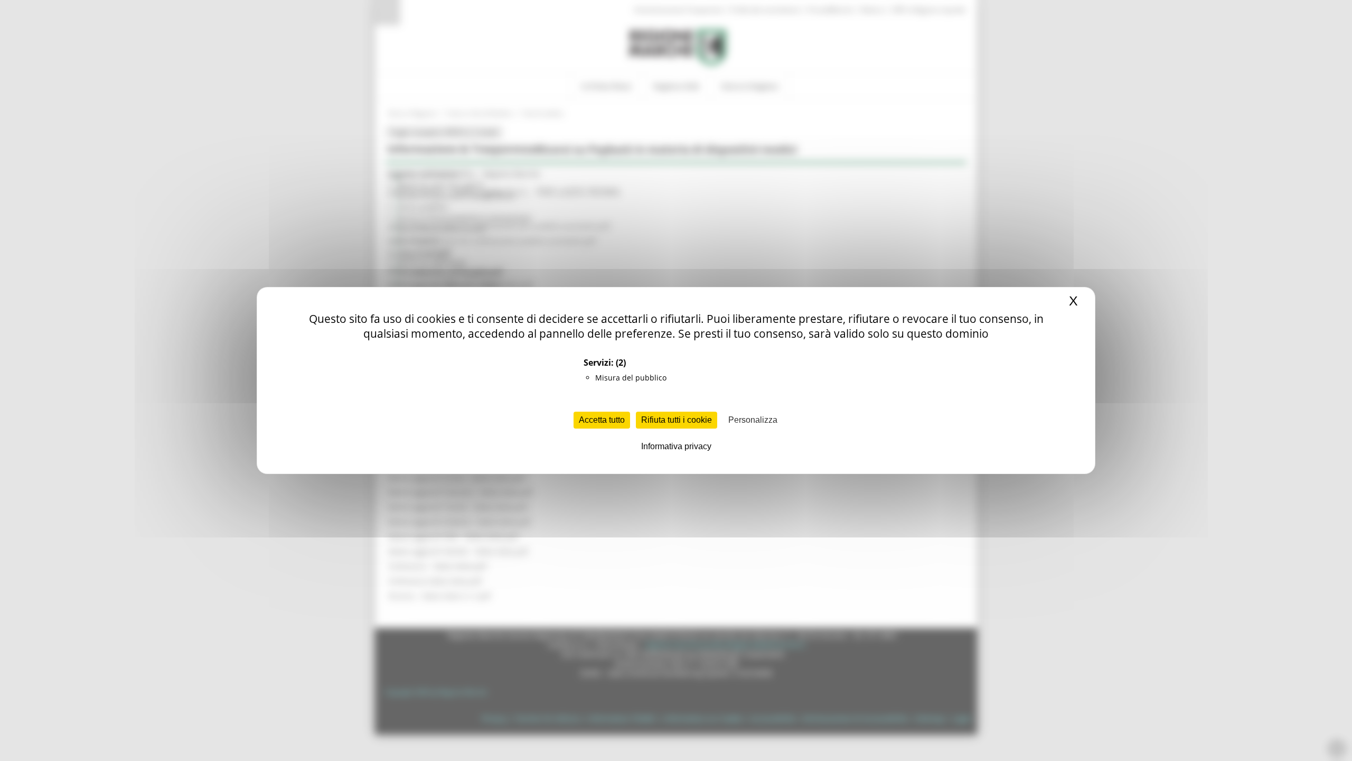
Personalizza (752, 419)
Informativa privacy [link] (676, 446)
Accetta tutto (602, 419)
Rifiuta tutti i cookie (676, 419)
